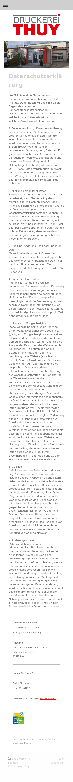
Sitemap (13, 762)
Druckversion (20, 758)
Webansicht (58, 762)
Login (61, 758)
